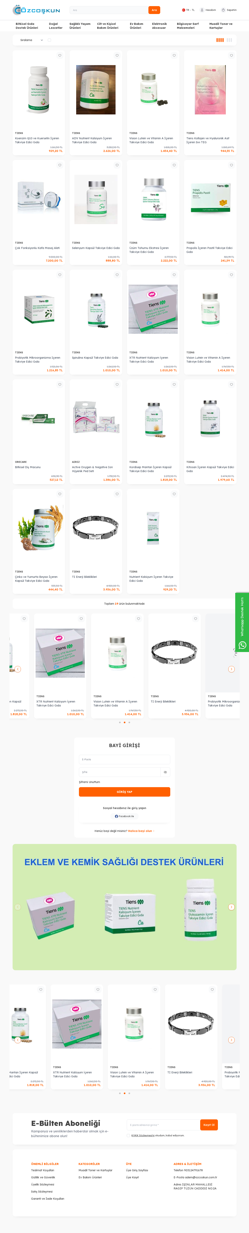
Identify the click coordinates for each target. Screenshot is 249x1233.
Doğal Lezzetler (55, 26)
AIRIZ (76, 461)
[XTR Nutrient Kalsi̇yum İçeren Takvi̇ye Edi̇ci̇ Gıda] (153, 309)
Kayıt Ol (209, 1125)
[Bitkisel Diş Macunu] (39, 418)
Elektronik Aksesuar (159, 26)
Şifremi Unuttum (89, 782)
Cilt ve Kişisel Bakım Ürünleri (107, 26)
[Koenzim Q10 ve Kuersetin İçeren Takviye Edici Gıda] (39, 89)
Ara (154, 10)
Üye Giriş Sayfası (137, 1170)
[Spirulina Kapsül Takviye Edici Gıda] (96, 309)
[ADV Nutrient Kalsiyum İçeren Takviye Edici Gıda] (96, 89)
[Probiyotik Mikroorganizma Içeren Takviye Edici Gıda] (39, 309)
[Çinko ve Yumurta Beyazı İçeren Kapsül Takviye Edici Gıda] (39, 528)
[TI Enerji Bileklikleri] (96, 528)
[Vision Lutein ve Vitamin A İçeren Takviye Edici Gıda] (153, 89)
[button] (120, 722)
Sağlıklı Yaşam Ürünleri (80, 26)
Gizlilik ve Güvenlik (43, 1177)
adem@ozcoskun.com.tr (201, 1177)
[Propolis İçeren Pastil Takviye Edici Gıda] (210, 199)
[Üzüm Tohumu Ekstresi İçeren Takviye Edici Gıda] (153, 199)
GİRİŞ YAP (124, 792)
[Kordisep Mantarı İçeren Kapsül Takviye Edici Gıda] (153, 418)
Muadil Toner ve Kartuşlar (220, 26)
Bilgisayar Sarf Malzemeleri (188, 26)
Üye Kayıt (132, 1177)
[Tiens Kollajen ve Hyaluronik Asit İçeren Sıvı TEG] (210, 89)
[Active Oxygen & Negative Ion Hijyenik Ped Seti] (96, 418)
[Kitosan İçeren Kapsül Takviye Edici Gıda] (210, 418)
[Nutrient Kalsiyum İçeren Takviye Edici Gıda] (153, 528)
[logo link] (36, 10)
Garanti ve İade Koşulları (47, 1198)
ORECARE (21, 461)
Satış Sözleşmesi (42, 1191)
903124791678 (193, 1170)
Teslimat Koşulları (42, 1170)
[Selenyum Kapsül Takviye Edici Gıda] (96, 199)
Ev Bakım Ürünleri (136, 26)
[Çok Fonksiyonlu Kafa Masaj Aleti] (39, 199)
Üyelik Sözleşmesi (42, 1184)
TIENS (19, 133)
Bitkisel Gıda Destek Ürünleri (27, 26)
